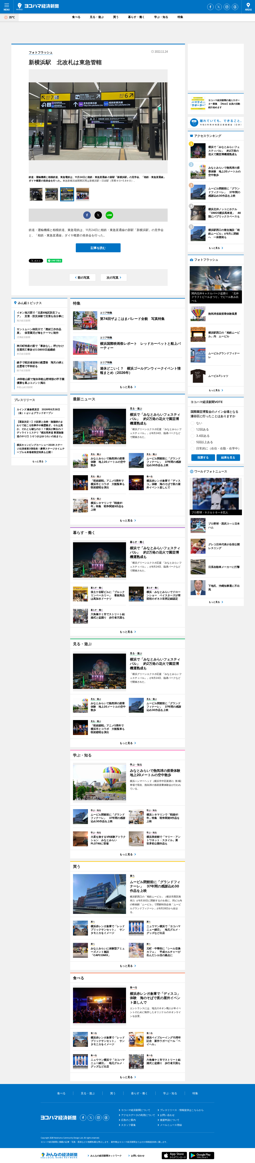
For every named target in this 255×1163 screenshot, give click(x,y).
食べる (76, 17)
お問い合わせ (167, 1115)
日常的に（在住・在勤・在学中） (218, 448)
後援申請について (169, 1119)
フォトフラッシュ (41, 52)
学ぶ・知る (161, 17)
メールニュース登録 (171, 1124)
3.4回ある (203, 435)
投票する (203, 457)
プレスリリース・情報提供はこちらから (182, 1109)
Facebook (210, 7)
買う (116, 17)
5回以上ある (204, 442)
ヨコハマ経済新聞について (135, 1109)
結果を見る (228, 457)
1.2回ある (202, 429)
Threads (235, 7)
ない (199, 423)
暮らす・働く (136, 17)
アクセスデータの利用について (138, 1115)
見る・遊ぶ (97, 17)
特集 (180, 17)
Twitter (218, 7)
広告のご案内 (128, 1119)
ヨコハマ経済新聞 (37, 6)
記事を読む (98, 248)
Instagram (227, 7)
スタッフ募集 (128, 1124)
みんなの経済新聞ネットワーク (59, 1155)
